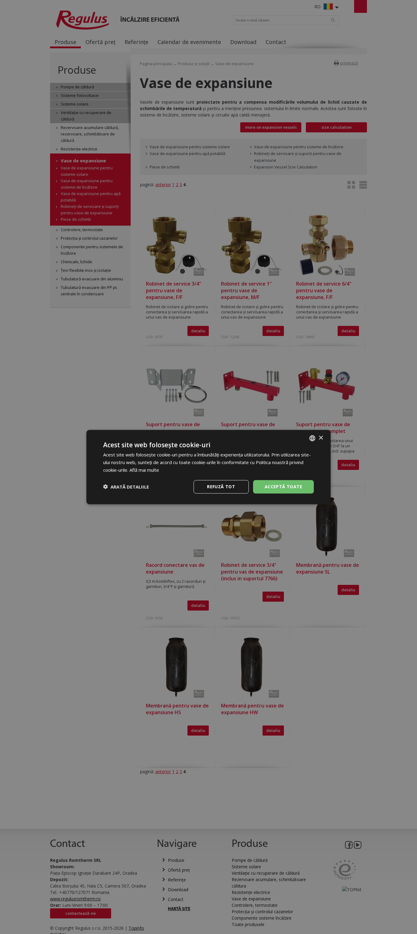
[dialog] (208, 467)
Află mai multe (144, 470)
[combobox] (312, 438)
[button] (126, 486)
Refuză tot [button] (221, 486)
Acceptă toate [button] (283, 486)
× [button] (320, 437)
